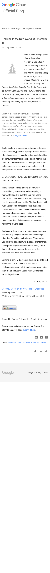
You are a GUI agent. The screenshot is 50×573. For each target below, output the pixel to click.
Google (31, 373)
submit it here (29, 330)
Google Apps (12, 342)
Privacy (38, 373)
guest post (22, 342)
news (28, 342)
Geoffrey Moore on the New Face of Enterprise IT (24, 289)
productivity (35, 342)
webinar (43, 342)
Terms (45, 373)
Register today (21, 135)
